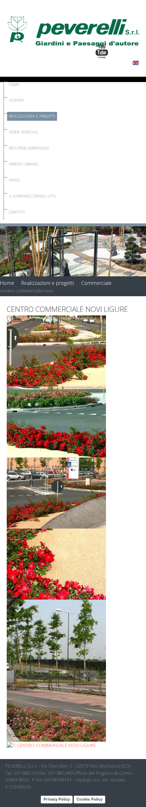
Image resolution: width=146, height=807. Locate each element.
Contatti (17, 212)
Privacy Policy (57, 799)
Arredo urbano (23, 164)
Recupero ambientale (29, 148)
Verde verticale (23, 132)
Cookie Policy (89, 799)
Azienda (16, 100)
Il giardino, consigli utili (32, 196)
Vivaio (14, 180)
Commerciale (96, 283)
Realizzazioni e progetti (32, 116)
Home (14, 84)
